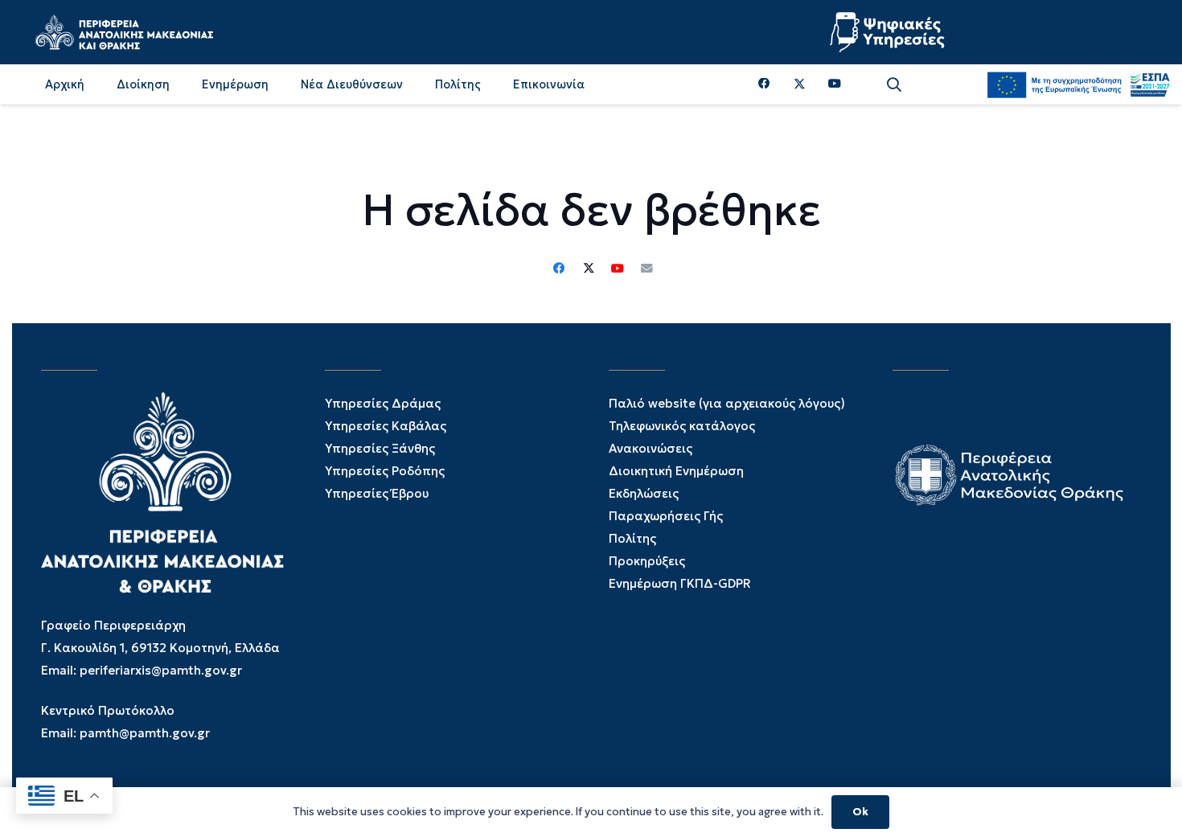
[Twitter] (800, 84)
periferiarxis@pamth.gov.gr (161, 670)
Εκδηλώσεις (644, 493)
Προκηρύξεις (647, 560)
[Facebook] (764, 84)
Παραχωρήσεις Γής (666, 515)
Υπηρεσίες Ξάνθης (380, 448)
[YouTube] (834, 84)
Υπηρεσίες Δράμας (383, 403)
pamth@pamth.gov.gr (145, 733)
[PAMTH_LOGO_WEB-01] (124, 32)
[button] (894, 84)
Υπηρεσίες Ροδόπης (385, 470)
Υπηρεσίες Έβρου (377, 493)
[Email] (646, 268)
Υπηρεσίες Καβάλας (385, 425)
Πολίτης (632, 538)
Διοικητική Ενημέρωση (676, 470)
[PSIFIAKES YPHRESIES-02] (889, 32)
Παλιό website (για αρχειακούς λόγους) (727, 403)
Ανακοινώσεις (650, 448)
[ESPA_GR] (1078, 84)
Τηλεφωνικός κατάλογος (682, 425)
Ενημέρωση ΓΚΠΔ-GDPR (680, 583)
